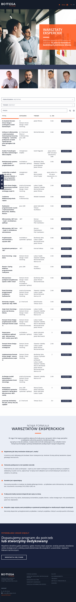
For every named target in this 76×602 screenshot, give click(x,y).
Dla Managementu (57, 576)
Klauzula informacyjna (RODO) (36, 584)
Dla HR (53, 574)
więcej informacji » (6, 595)
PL (71, 4)
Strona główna (32, 574)
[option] (9, 78)
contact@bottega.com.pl (9, 593)
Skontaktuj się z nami (14, 557)
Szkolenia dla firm (33, 579)
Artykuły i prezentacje (58, 580)
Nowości (54, 583)
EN (74, 4)
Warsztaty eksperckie (34, 582)
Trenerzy (54, 578)
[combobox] (38, 99)
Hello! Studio (14, 581)
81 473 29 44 (6, 591)
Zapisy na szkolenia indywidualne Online (37, 577)
